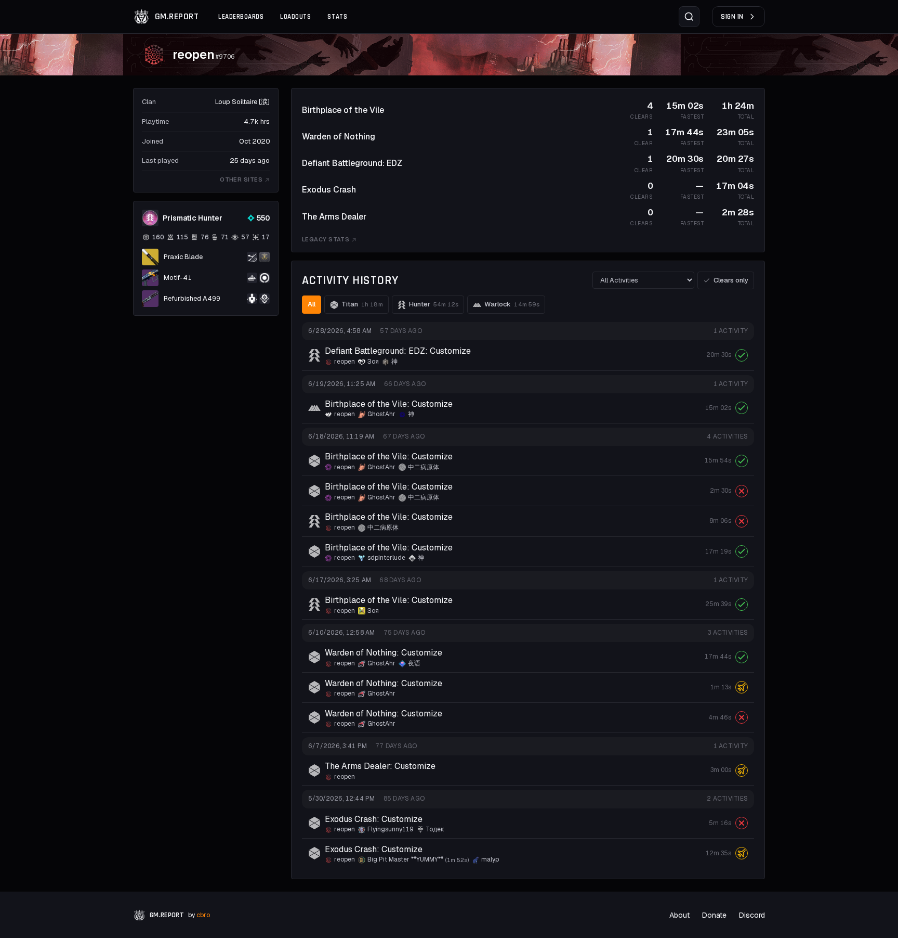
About (679, 915)
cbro (203, 915)
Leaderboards (240, 16)
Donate (714, 915)
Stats (337, 16)
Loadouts (295, 16)
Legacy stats (325, 239)
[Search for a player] (689, 16)
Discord (752, 915)
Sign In (732, 16)
